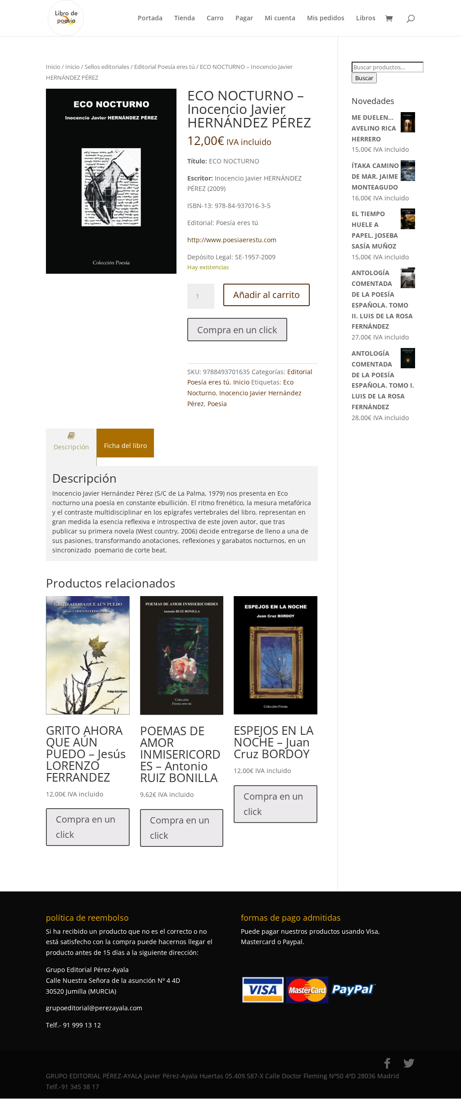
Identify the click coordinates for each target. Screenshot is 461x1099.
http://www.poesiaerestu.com (231, 239)
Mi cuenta (280, 18)
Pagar (244, 18)
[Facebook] (387, 1063)
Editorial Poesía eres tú (164, 67)
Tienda (184, 18)
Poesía (217, 403)
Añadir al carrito (266, 295)
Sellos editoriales (107, 67)
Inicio (53, 67)
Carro (215, 18)
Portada (150, 18)
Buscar (364, 78)
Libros (365, 18)
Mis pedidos (325, 18)
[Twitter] (409, 1063)
